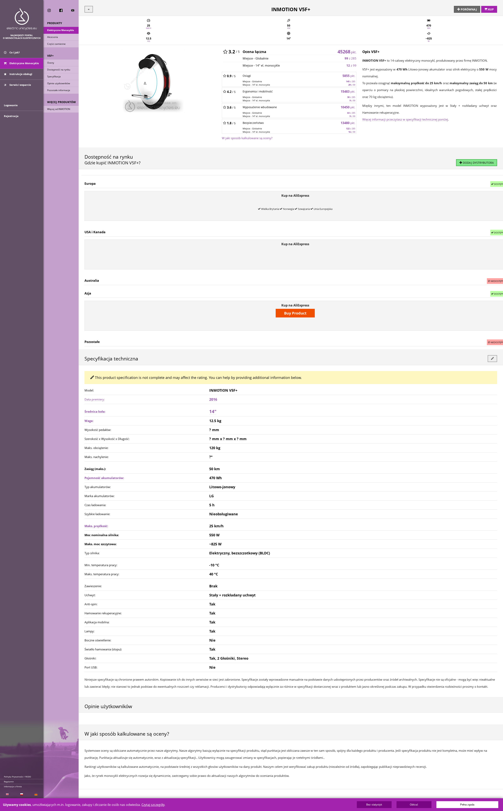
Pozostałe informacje (58, 90)
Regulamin (9, 781)
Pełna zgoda (467, 804)
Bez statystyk (374, 804)
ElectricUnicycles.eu (22, 19)
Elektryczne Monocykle (60, 30)
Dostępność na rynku (58, 69)
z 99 (351, 65)
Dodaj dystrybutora (478, 163)
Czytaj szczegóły (152, 805)
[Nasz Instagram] (49, 10)
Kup (490, 9)
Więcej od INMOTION (58, 109)
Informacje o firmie (13, 786)
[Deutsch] (36, 794)
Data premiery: (94, 399)
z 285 (350, 58)
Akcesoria (52, 37)
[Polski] (21, 794)
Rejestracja (11, 116)
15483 (348, 91)
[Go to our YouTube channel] (73, 10)
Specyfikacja (54, 76)
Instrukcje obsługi (20, 74)
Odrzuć (414, 804)
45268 (347, 51)
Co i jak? (14, 52)
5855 (348, 76)
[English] (7, 794)
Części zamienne (56, 44)
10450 (348, 107)
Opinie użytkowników (58, 83)
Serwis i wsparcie (20, 85)
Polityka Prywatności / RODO (17, 776)
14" (212, 411)
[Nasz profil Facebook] (61, 10)
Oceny (50, 62)
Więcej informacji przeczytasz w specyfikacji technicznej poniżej (405, 119)
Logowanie (11, 105)
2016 (213, 399)
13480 (348, 123)
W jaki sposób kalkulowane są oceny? (247, 138)
